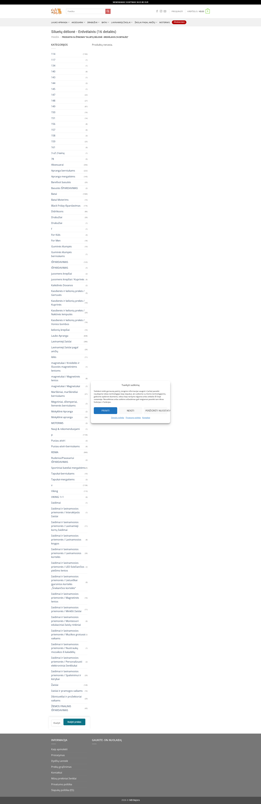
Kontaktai (146, 417)
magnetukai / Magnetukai (65, 386)
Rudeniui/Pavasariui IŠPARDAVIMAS (62, 460)
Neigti (130, 410)
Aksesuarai (77, 22)
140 (53, 71)
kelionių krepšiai (60, 330)
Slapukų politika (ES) (62, 790)
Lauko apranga (59, 22)
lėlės (53, 357)
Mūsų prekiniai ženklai (63, 778)
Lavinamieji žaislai (120, 22)
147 (53, 94)
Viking (54, 491)
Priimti (106, 410)
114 (53, 54)
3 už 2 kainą (57, 153)
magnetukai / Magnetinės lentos (65, 378)
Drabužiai (92, 22)
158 (53, 135)
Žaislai (54, 685)
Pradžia (55, 37)
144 (53, 83)
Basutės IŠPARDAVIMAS (64, 188)
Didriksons (57, 211)
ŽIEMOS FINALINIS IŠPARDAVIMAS (61, 708)
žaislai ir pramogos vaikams (67, 690)
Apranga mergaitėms (63, 176)
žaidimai (56, 502)
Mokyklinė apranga (62, 417)
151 (53, 118)
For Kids (55, 234)
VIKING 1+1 (57, 496)
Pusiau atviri (58, 440)
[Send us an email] (165, 11)
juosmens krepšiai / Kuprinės (67, 279)
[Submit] (108, 11)
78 (52, 158)
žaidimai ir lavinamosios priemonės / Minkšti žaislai (66, 609)
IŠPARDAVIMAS (59, 262)
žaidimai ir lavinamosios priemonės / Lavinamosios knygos (66, 539)
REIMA (54, 452)
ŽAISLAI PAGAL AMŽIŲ (145, 22)
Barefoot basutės (61, 182)
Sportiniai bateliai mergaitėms (68, 467)
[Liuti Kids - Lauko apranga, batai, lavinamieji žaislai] (56, 11)
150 (53, 112)
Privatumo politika (133, 417)
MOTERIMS (164, 22)
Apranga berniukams (63, 170)
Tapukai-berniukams (62, 473)
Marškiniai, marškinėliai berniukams (64, 394)
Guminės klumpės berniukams (61, 254)
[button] (177, 11)
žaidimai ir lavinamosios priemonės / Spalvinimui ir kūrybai (66, 675)
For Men (56, 240)
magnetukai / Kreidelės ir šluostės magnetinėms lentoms (65, 366)
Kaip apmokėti (59, 749)
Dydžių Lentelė (59, 761)
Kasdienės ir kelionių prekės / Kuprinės (67, 302)
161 (53, 147)
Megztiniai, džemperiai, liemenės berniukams (64, 403)
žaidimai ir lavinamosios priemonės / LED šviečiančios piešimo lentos (67, 566)
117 (53, 59)
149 (53, 106)
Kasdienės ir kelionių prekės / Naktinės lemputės (67, 312)
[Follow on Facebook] (157, 11)
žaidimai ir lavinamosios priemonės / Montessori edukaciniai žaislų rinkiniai (66, 620)
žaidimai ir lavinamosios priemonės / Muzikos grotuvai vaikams (68, 634)
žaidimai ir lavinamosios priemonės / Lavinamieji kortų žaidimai (65, 525)
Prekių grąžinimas (61, 766)
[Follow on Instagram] (161, 11)
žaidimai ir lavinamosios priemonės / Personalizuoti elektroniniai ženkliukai (66, 661)
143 (53, 77)
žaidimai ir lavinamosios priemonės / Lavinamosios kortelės (66, 553)
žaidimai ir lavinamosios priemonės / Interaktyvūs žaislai (65, 512)
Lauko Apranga (59, 335)
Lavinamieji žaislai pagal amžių (64, 349)
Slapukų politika (117, 417)
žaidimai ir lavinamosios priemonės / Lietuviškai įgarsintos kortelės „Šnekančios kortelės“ (65, 582)
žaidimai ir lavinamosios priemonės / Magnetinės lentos (65, 597)
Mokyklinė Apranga (62, 411)
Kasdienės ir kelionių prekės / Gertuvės (67, 293)
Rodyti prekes (74, 721)
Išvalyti (56, 722)
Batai (104, 22)
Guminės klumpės (61, 246)
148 (53, 100)
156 (53, 124)
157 (53, 129)
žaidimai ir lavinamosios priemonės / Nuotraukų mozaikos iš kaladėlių (65, 648)
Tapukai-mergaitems (63, 479)
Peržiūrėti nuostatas (156, 410)
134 (53, 65)
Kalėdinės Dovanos (62, 285)
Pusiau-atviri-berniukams (65, 446)
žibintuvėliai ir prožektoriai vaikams (66, 698)
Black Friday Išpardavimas (66, 205)
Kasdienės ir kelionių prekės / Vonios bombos (67, 322)
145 (53, 89)
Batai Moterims (60, 199)
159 (53, 141)
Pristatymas (58, 755)
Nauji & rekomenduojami (65, 428)
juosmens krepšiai (61, 273)
